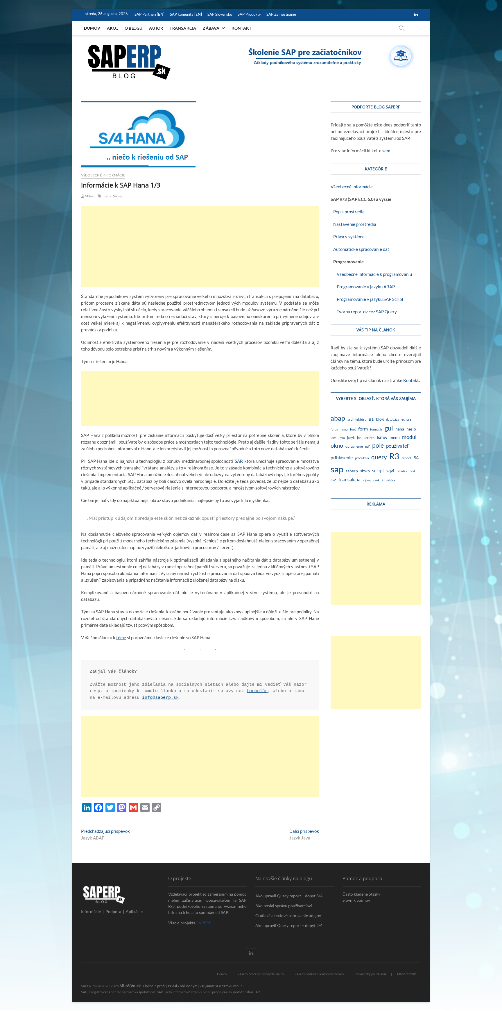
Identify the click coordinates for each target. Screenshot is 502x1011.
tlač (333, 480)
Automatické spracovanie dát (360, 249)
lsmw (382, 437)
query (379, 456)
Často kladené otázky (361, 894)
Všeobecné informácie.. (352, 186)
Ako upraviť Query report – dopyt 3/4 (288, 895)
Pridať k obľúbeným (182, 986)
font (353, 429)
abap (338, 418)
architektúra (356, 419)
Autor (156, 28)
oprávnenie (354, 446)
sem (386, 150)
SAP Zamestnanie (281, 14)
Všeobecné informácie (103, 175)
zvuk (376, 480)
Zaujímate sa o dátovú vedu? (221, 986)
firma (344, 429)
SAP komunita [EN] (186, 14)
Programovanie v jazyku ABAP (363, 286)
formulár (257, 691)
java (342, 438)
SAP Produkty (249, 14)
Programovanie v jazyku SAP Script (367, 299)
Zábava (211, 28)
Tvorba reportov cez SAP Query (364, 311)
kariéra (369, 437)
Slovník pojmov (356, 900)
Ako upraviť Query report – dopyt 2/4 (288, 925)
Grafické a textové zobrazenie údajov (288, 915)
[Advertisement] (200, 246)
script (378, 470)
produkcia (362, 458)
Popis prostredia (348, 211)
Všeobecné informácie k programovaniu (371, 274)
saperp (352, 471)
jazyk (351, 438)
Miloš (89, 196)
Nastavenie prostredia (353, 224)
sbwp (365, 470)
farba (334, 429)
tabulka (402, 471)
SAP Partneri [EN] (149, 14)
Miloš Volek (130, 985)
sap (121, 196)
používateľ (397, 446)
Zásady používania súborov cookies (319, 974)
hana (108, 196)
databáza (392, 419)
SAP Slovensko (219, 14)
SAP (238, 461)
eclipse (406, 419)
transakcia (349, 479)
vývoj (367, 480)
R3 (394, 456)
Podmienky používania (371, 974)
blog (380, 419)
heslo (411, 429)
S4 (115, 196)
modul (409, 437)
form (363, 428)
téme (121, 637)
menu (395, 437)
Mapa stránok (407, 974)
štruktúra (388, 480)
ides (333, 438)
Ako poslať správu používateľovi (283, 905)
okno (337, 445)
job (359, 438)
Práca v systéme (348, 236)
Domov (92, 28)
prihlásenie (342, 457)
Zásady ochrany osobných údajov (261, 974)
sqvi (390, 470)
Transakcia (183, 28)
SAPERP (203, 922)
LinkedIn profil (154, 986)
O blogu (133, 28)
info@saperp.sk (160, 697)
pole (378, 445)
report (406, 458)
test (412, 471)
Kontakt (241, 28)
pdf (367, 446)
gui (389, 428)
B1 (371, 419)
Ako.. (112, 28)
